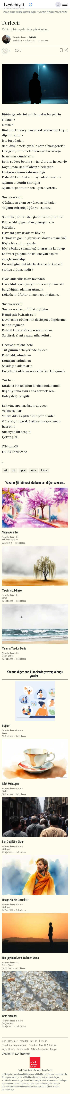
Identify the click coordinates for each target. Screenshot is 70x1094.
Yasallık (33, 1045)
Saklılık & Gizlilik (47, 1045)
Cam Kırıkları (9, 1016)
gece (23, 470)
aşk (5, 470)
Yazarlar (24, 1041)
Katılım (33, 1041)
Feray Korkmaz (19, 37)
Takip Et (32, 37)
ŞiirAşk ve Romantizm (10, 538)
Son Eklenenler (10, 1041)
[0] (5, 51)
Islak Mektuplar (11, 783)
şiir (14, 470)
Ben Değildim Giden (13, 841)
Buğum (6, 726)
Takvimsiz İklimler (12, 590)
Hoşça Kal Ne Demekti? (15, 900)
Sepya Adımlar (10, 532)
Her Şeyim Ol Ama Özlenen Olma (20, 958)
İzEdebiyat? (23, 1049)
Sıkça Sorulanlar (39, 1049)
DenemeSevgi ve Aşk (12, 1022)
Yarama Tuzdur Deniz (14, 648)
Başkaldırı (17, 40)
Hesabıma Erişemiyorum (14, 1045)
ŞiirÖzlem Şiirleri (10, 654)
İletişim (43, 1041)
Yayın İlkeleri (8, 1049)
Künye (53, 1049)
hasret (44, 470)
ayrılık (33, 470)
